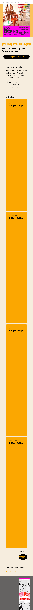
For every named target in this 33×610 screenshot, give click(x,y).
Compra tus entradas (16, 57)
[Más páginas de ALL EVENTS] (21, 2)
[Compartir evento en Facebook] (6, 571)
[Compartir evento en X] (11, 571)
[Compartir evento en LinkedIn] (15, 571)
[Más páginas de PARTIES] (28, 2)
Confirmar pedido (23, 557)
